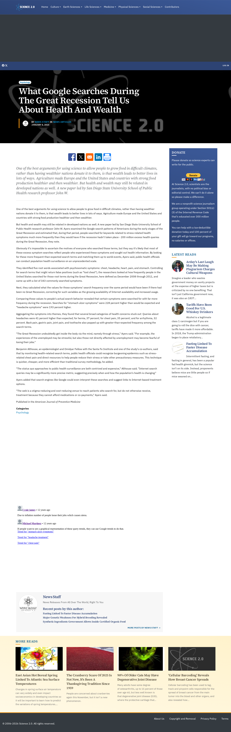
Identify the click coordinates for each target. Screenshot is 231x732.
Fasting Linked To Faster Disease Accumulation (70, 613)
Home (44, 6)
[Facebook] (3, 65)
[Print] (107, 157)
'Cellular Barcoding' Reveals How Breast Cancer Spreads (188, 677)
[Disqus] (89, 458)
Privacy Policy (208, 718)
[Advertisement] (115, 38)
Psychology (25, 82)
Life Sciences (92, 6)
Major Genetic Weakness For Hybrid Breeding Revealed (75, 617)
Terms (224, 718)
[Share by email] (89, 157)
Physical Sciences (128, 6)
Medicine (109, 6)
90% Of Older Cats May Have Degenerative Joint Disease (138, 677)
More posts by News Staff (143, 627)
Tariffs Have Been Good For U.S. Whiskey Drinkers (199, 308)
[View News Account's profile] (25, 123)
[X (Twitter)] (6, 65)
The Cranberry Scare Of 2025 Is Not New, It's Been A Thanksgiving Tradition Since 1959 (89, 681)
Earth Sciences (71, 6)
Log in (226, 65)
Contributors (172, 6)
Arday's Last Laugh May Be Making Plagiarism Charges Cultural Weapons (200, 267)
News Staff (42, 122)
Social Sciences (151, 6)
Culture (55, 6)
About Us (159, 718)
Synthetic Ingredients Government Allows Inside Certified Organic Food (84, 621)
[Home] (27, 7)
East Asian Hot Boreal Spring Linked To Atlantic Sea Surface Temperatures (37, 679)
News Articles (62, 122)
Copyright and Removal (182, 718)
